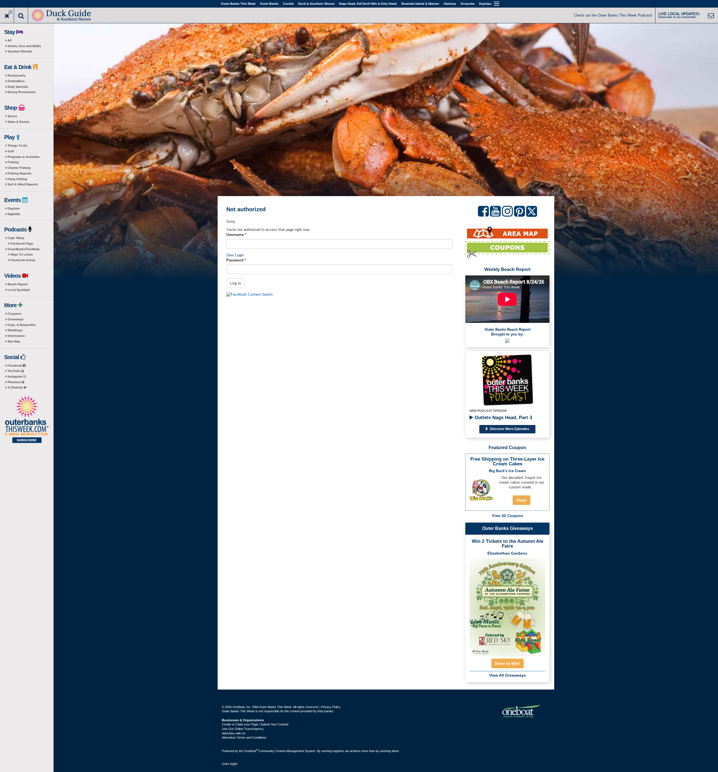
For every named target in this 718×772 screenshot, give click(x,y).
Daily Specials (18, 86)
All (9, 40)
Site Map (14, 341)
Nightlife (14, 214)
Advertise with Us (234, 733)
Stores (12, 116)
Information (16, 335)
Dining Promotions (22, 92)
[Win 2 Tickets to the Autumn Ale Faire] (507, 605)
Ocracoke (468, 3)
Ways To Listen (21, 254)
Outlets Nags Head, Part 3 (502, 417)
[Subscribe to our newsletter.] (26, 420)
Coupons (14, 313)
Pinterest (15, 382)
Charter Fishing (19, 167)
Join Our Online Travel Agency (243, 728)
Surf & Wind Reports (23, 184)
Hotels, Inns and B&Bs (24, 46)
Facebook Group (22, 260)
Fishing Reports (19, 173)
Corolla (288, 3)
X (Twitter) (16, 387)
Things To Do (17, 145)
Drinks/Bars (16, 81)
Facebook (15, 365)
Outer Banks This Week (238, 3)
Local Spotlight (19, 289)
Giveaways (16, 319)
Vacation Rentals (20, 51)
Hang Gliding (17, 179)
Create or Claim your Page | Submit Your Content (255, 724)
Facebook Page (21, 243)
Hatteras (450, 3)
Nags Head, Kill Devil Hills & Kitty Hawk (368, 3)
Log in (235, 283)
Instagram (15, 376)
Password (236, 260)
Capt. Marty (16, 238)
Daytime (14, 208)
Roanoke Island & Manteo (420, 3)
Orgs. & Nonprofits (22, 325)
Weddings (15, 330)
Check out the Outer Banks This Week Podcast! (613, 15)
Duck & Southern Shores (316, 3)
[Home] (61, 14)
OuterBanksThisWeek (24, 249)
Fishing (13, 162)
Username (236, 235)
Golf (11, 151)
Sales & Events (18, 121)
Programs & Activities (24, 156)
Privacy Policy (330, 707)
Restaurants (17, 75)
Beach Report (18, 284)
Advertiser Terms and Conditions (244, 737)
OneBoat (251, 751)
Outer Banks (269, 3)
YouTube (14, 371)
